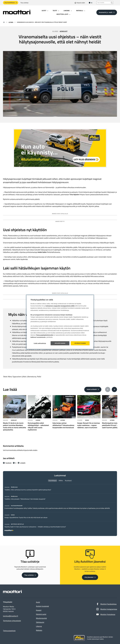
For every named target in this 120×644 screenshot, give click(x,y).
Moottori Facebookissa (108, 604)
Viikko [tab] (61, 480)
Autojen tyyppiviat (42, 606)
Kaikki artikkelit (92, 389)
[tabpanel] (60, 508)
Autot (38, 602)
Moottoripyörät (41, 618)
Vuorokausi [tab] (52, 480)
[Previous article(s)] (107, 389)
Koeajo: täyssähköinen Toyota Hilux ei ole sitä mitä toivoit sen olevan (25, 517)
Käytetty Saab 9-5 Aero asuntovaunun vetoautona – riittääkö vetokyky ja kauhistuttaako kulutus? (35, 527)
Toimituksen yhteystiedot (12, 621)
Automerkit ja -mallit (105, 12)
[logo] (16, 13)
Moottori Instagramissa (108, 609)
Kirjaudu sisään (81, 3)
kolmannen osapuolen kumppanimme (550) (60, 306)
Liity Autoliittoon (9, 2)
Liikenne (38, 420)
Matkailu (39, 630)
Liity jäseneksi (88, 577)
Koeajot (38, 610)
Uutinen (11, 22)
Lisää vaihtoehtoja (40, 343)
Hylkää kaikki (60, 343)
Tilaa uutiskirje (24, 3)
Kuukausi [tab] (68, 480)
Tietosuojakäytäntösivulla (44, 335)
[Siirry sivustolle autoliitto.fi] (79, 638)
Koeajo (87, 420)
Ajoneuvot (64, 31)
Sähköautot (40, 622)
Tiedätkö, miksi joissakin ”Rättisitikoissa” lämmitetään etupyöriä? (24, 499)
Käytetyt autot (41, 614)
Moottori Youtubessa (107, 614)
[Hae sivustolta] (111, 2)
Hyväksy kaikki (80, 343)
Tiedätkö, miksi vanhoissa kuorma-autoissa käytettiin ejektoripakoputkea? (27, 490)
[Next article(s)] (114, 389)
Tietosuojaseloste (9, 630)
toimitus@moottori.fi (10, 616)
